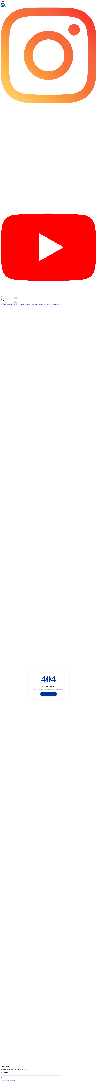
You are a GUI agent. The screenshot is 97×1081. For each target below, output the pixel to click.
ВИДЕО (40, 304)
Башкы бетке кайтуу (48, 694)
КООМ (13, 304)
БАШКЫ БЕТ (4, 304)
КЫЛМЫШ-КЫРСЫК (47, 304)
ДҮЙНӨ (25, 304)
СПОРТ (36, 304)
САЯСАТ (9, 304)
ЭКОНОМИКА (19, 304)
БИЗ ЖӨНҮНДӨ (57, 304)
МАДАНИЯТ (30, 304)
